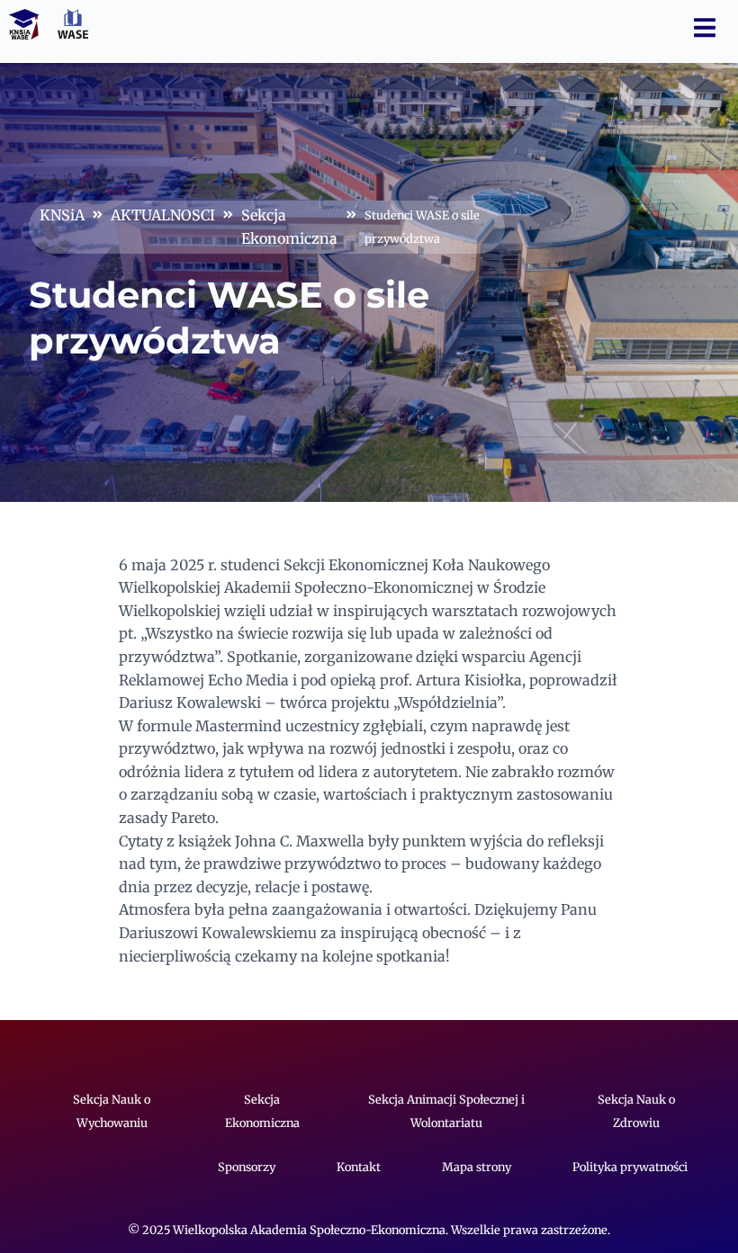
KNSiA (62, 215)
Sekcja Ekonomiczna (289, 226)
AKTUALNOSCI (163, 215)
